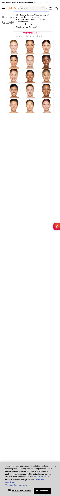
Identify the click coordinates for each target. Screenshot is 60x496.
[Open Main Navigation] (4, 8)
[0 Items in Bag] (56, 9)
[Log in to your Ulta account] (50, 8)
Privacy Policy (39, 477)
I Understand (42, 491)
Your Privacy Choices (21, 491)
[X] (48, 15)
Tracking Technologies (15, 485)
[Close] (55, 466)
